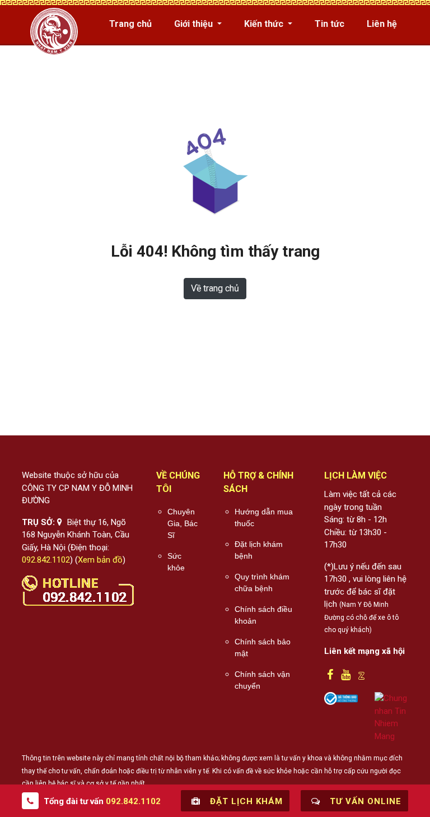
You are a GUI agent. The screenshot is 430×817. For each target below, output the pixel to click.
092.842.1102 (46, 560)
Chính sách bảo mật (263, 647)
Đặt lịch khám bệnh (259, 550)
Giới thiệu (194, 23)
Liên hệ (382, 23)
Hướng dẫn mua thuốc (264, 517)
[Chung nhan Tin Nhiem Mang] (391, 717)
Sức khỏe (176, 561)
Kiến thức (265, 23)
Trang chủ (130, 23)
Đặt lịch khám (245, 801)
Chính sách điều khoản (263, 615)
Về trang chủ (215, 288)
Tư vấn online (364, 801)
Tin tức (329, 23)
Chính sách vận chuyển (262, 680)
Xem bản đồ (100, 560)
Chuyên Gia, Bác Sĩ (182, 523)
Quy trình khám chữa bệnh (262, 582)
